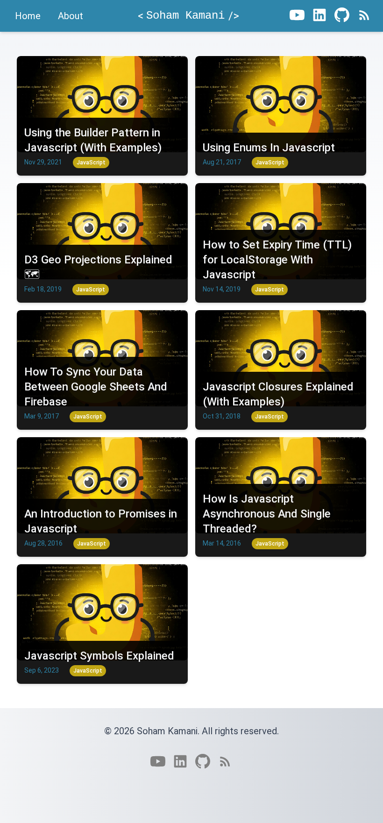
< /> (188, 15)
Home (28, 15)
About (70, 15)
